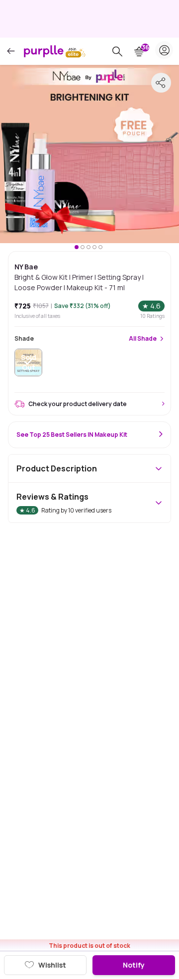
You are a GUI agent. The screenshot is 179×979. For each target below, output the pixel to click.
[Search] (117, 51)
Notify (134, 965)
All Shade (143, 339)
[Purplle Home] (44, 51)
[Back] (11, 51)
